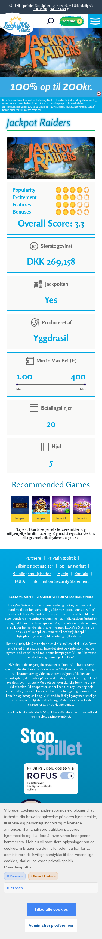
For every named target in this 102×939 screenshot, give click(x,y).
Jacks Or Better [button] (61, 519)
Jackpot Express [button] (19, 519)
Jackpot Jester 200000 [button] (40, 519)
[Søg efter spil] (52, 21)
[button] (95, 21)
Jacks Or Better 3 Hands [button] (82, 519)
